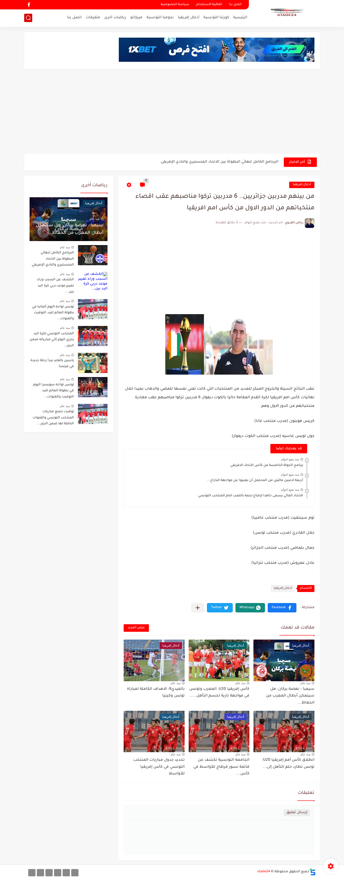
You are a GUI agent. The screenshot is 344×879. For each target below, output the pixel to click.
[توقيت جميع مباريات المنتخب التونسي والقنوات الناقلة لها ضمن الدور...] (93, 414)
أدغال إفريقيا (188, 18)
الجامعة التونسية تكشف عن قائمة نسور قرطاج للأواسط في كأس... (221, 767)
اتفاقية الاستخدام (209, 4)
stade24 (263, 872)
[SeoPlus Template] (312, 872)
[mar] (74, 872)
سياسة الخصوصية (175, 4)
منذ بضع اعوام (290, 459)
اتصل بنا (235, 4)
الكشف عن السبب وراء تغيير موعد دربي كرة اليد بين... (55, 286)
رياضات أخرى (115, 18)
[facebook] (29, 4)
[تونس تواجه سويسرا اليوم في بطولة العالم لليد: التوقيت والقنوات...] (93, 387)
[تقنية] (66, 872)
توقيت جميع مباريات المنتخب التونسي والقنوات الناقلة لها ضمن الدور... (53, 418)
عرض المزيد (136, 628)
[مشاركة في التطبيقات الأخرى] (197, 607)
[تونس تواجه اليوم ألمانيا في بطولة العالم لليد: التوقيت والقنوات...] (93, 309)
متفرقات (93, 18)
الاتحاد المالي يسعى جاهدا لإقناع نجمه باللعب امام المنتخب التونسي (250, 496)
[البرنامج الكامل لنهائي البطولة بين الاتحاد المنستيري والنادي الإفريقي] (93, 255)
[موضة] (57, 872)
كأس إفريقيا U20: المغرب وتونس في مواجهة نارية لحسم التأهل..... (219, 692)
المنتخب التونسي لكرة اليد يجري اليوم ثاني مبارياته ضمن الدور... (52, 340)
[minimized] (40, 872)
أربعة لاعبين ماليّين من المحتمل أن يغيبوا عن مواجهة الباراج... (255, 480)
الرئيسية (240, 18)
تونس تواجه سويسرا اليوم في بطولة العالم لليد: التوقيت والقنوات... (53, 391)
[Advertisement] (172, 112)
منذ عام (305, 683)
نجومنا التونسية (160, 18)
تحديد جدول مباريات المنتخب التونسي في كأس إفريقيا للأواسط (159, 767)
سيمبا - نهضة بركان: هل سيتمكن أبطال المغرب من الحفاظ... (290, 696)
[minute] (49, 872)
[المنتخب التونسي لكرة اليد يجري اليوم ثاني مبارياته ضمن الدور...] (93, 336)
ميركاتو (136, 18)
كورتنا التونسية (216, 18)
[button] (282, 607)
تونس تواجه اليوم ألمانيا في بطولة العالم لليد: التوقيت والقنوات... (53, 313)
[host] (31, 872)
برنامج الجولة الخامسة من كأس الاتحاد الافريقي (266, 465)
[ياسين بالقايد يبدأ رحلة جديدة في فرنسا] (93, 363)
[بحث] (28, 18)
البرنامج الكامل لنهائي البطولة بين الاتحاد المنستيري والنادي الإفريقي (219, 162)
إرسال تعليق (296, 812)
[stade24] (286, 12)
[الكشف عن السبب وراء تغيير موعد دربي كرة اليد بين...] (93, 282)
